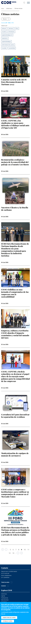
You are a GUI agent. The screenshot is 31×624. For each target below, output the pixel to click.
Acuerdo (4, 31)
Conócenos (4, 602)
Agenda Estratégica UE (7, 35)
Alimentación (11, 31)
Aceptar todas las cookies (9, 617)
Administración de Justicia (8, 44)
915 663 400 (6, 573)
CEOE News (9, 8)
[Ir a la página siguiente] (18, 553)
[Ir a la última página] (21, 553)
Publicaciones (4, 598)
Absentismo (5, 38)
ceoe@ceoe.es (7, 575)
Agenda (3, 596)
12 (10, 553)
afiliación (4, 28)
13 (13, 553)
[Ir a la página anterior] (6, 549)
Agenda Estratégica (6, 41)
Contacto (3, 585)
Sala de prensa (4, 600)
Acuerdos (4, 48)
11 (29, 550)
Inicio (2, 8)
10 (25, 550)
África (16, 28)
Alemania (11, 28)
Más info (3, 614)
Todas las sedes (5, 582)
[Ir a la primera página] (2, 549)
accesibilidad (12, 48)
